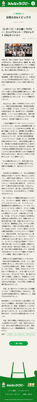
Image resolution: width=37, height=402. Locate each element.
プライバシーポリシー (13, 394)
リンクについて (23, 390)
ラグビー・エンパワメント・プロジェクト (21, 334)
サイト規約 (12, 390)
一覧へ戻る (18, 343)
